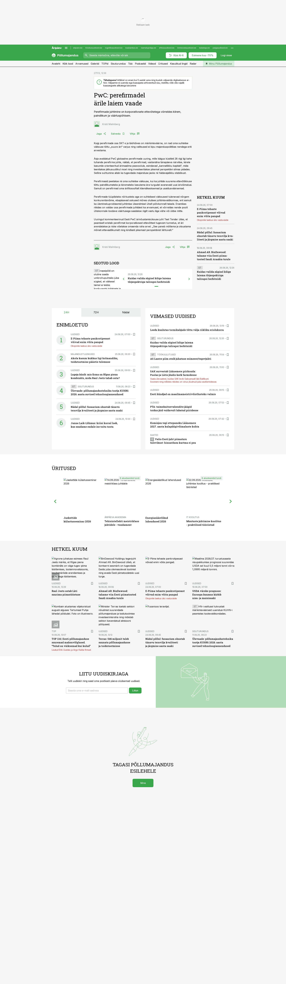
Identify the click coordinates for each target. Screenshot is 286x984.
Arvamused (81, 63)
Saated (154, 435)
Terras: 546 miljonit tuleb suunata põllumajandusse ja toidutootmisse (114, 642)
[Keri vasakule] (124, 279)
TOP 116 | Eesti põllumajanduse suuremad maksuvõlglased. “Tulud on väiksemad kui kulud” (71, 642)
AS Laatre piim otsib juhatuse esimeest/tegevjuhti (180, 358)
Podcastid (140, 63)
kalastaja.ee (204, 48)
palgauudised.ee (220, 48)
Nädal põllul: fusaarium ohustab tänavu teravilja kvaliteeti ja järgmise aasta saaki (215, 236)
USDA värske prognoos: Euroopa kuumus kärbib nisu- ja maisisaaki (206, 594)
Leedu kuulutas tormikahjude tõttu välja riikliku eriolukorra (187, 329)
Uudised (75, 334)
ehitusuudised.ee (166, 48)
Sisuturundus (118, 63)
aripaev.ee (77, 48)
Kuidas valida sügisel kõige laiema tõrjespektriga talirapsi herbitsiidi (214, 275)
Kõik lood (68, 63)
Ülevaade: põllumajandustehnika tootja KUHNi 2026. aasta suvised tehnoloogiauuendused (212, 642)
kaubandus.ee (131, 48)
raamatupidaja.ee (148, 48)
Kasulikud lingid (178, 63)
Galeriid (95, 63)
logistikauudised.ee (113, 48)
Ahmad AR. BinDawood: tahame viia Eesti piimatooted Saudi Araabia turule (213, 256)
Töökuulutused (166, 354)
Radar (193, 63)
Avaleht (56, 63)
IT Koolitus (192, 517)
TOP (54, 631)
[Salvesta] (134, 334)
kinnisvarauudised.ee (186, 48)
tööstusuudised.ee (93, 48)
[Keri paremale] (189, 279)
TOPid (104, 63)
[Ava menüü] (66, 48)
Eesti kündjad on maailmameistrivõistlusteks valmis (183, 394)
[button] (97, 690)
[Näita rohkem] (232, 48)
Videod (152, 63)
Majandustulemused (83, 354)
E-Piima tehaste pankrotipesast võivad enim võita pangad (211, 212)
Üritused (163, 63)
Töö (130, 63)
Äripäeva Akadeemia (115, 517)
